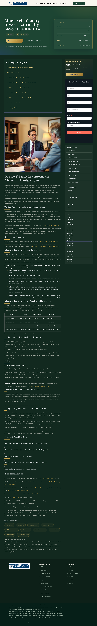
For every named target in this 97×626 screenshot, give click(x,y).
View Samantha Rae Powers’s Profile (38, 386)
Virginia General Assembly (51, 225)
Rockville (69, 238)
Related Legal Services (13, 108)
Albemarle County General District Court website (46, 246)
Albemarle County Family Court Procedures (18, 77)
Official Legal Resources (13, 72)
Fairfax (68, 217)
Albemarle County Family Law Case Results (18, 93)
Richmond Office (14, 497)
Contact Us (62, 3)
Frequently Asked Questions (14, 103)
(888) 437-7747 (73, 64)
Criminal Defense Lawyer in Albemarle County (48, 488)
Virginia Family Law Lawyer (45, 478)
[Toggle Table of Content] (60, 61)
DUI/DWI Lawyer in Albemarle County (17, 490)
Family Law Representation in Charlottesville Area (20, 98)
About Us (42, 3)
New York (69, 249)
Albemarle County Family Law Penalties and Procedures (21, 82)
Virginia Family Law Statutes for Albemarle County (20, 67)
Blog (57, 3)
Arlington (69, 228)
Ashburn (68, 222)
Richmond (69, 233)
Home (36, 3)
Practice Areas (50, 3)
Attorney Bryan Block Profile (31, 494)
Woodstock (69, 254)
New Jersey (69, 243)
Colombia (69, 259)
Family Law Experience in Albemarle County (18, 88)
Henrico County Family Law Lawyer (36, 482)
